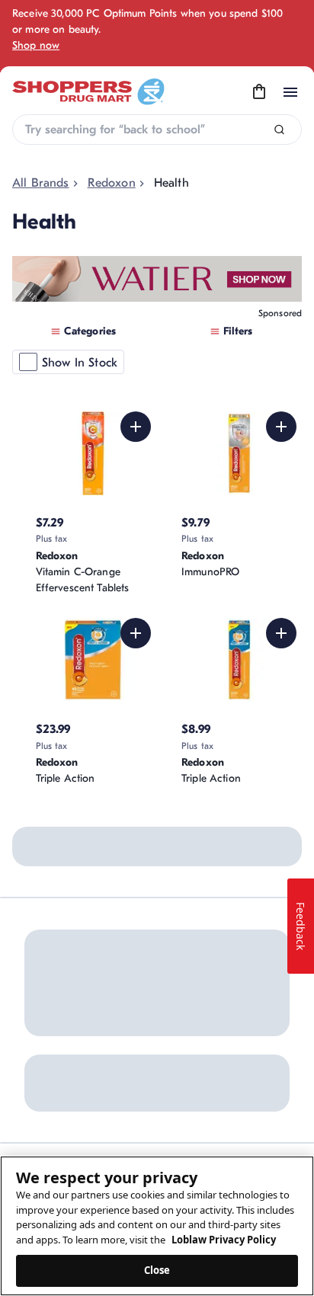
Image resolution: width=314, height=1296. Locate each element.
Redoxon (112, 183)
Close (157, 1270)
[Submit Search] (279, 130)
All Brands (40, 183)
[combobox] (157, 129)
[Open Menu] (290, 92)
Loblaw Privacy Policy (223, 1239)
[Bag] (259, 92)
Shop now (35, 45)
